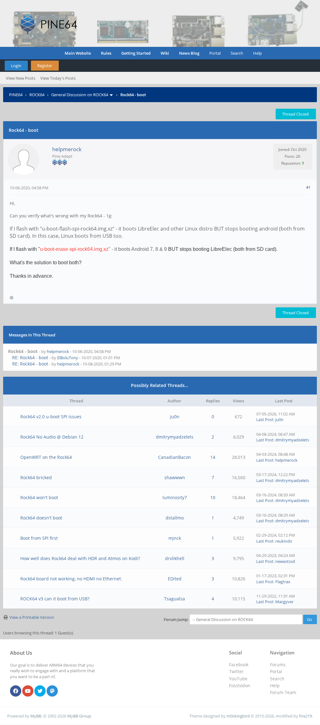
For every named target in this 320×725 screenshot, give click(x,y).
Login (16, 65)
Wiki (165, 53)
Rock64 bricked (36, 477)
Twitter (236, 671)
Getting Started (136, 53)
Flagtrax (282, 581)
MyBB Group (79, 716)
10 (212, 497)
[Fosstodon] (52, 691)
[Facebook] (15, 691)
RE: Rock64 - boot (30, 357)
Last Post (264, 419)
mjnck (174, 538)
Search (237, 53)
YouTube (238, 679)
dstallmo (175, 518)
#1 (308, 187)
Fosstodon (239, 685)
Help (257, 53)
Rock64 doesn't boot (41, 518)
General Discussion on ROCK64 (79, 94)
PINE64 (15, 94)
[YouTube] (27, 691)
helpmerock (67, 149)
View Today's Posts (58, 78)
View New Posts (20, 78)
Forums (278, 665)
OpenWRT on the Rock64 (46, 457)
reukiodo (283, 541)
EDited (175, 579)
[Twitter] (40, 691)
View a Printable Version (31, 617)
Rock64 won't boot (39, 497)
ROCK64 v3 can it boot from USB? (54, 599)
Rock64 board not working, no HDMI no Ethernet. (71, 579)
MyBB (35, 716)
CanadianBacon (174, 457)
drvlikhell (174, 558)
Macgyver (284, 601)
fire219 (305, 716)
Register (44, 65)
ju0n (174, 417)
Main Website (78, 53)
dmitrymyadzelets (174, 437)
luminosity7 (174, 497)
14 (212, 457)
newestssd (285, 561)
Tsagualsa (174, 599)
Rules (106, 53)
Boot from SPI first (39, 538)
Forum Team (283, 692)
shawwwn (174, 477)
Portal (215, 53)
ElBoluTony (67, 357)
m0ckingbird (238, 716)
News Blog (189, 53)
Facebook (238, 665)
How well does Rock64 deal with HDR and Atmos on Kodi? (80, 558)
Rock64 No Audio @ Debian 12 (51, 437)
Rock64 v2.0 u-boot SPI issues (51, 417)
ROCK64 (36, 94)
